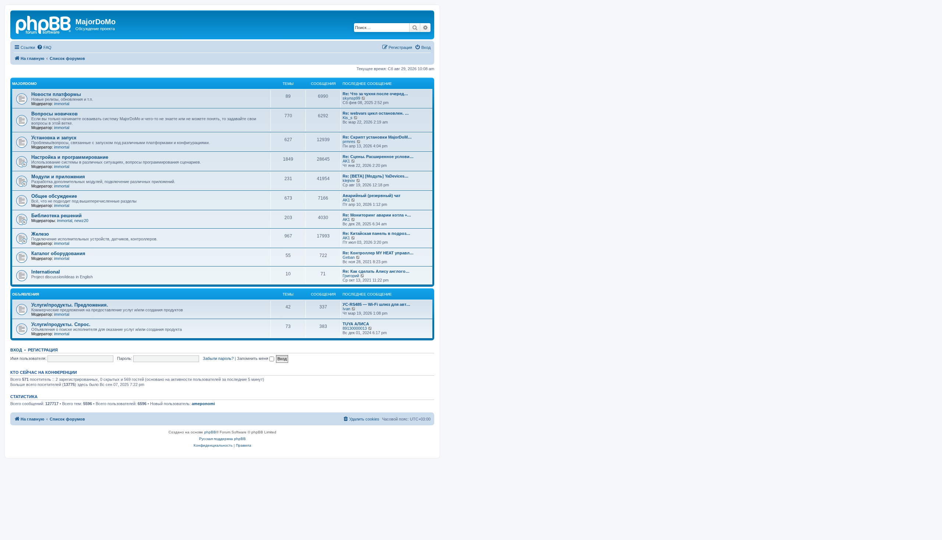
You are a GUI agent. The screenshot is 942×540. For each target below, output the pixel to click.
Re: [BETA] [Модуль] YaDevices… (375, 176)
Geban (349, 257)
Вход (16, 350)
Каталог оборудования (58, 253)
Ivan (346, 309)
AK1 (346, 161)
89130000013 (355, 328)
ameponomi (203, 403)
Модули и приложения (58, 176)
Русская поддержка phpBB (222, 439)
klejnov (349, 180)
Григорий (351, 275)
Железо (40, 234)
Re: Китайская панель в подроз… (376, 233)
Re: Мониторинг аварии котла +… (377, 215)
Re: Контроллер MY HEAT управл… (378, 253)
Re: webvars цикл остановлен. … (376, 113)
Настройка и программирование (69, 157)
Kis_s (348, 117)
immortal (61, 103)
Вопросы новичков (54, 114)
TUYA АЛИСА (356, 324)
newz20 (81, 220)
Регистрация (43, 350)
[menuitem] (44, 47)
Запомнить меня (253, 358)
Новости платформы (56, 94)
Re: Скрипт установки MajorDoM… (377, 137)
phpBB (210, 432)
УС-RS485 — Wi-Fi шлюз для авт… (376, 304)
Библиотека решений (56, 215)
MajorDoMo (24, 84)
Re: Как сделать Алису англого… (376, 271)
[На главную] (43, 24)
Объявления (25, 294)
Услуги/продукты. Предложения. (69, 305)
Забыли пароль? (218, 358)
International (45, 272)
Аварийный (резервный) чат (371, 195)
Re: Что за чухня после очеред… (375, 94)
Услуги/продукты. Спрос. (61, 324)
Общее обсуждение (54, 196)
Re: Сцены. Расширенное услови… (378, 156)
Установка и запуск (54, 137)
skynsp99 (351, 98)
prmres (349, 141)
